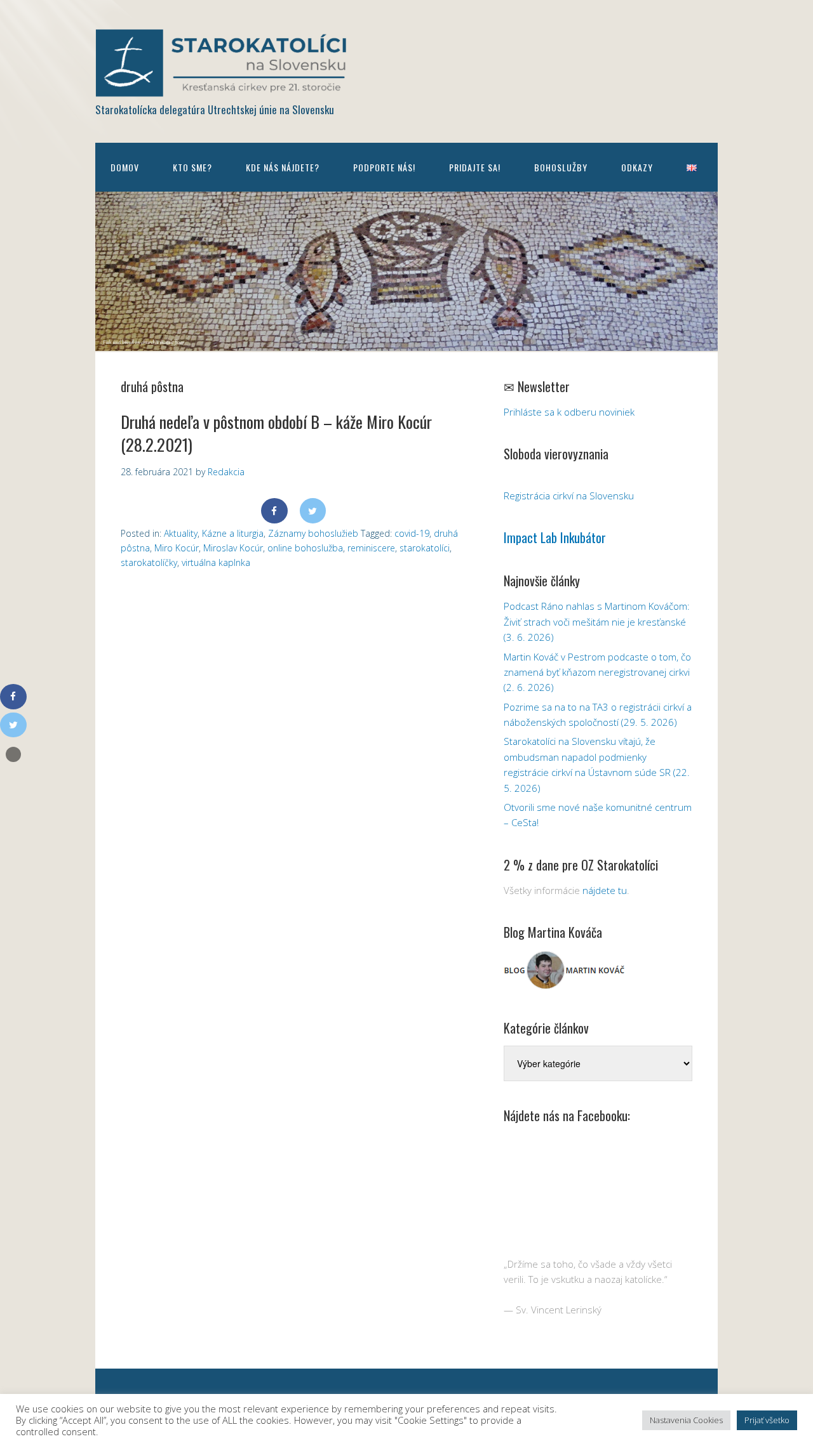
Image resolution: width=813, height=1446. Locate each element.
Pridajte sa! (475, 167)
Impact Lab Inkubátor (555, 537)
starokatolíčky (149, 562)
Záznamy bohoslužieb (313, 533)
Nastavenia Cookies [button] (686, 1420)
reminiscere (371, 548)
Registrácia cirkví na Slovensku (569, 495)
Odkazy (637, 167)
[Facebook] (274, 510)
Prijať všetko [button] (766, 1420)
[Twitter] (313, 510)
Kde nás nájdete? (282, 167)
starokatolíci (425, 548)
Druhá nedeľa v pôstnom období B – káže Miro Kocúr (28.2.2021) (276, 433)
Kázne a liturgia (233, 533)
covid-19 (411, 533)
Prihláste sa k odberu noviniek (569, 411)
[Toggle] (13, 754)
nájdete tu (604, 890)
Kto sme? (192, 167)
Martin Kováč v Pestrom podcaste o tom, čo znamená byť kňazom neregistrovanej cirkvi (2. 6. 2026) (597, 672)
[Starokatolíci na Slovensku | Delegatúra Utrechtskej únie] (222, 88)
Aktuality (181, 533)
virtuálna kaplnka (216, 562)
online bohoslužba (305, 548)
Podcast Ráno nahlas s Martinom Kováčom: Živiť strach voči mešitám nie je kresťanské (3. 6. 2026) (597, 621)
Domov (125, 167)
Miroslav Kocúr (233, 548)
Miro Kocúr (176, 548)
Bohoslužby (561, 167)
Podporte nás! (384, 167)
